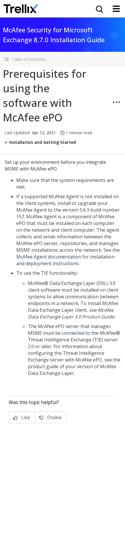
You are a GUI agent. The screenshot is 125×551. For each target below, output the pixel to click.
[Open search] (99, 8)
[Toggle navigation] (116, 8)
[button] (62, 59)
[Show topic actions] (116, 102)
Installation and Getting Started (42, 142)
